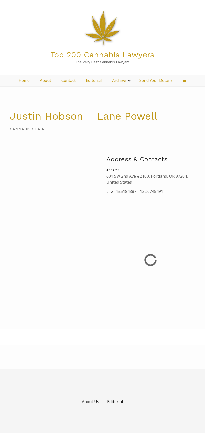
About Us (90, 401)
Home (24, 80)
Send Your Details (156, 80)
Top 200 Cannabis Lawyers (102, 54)
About (45, 80)
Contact (69, 80)
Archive (119, 80)
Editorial (94, 80)
